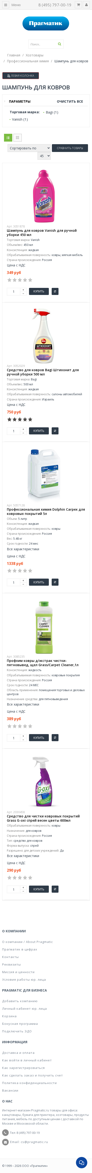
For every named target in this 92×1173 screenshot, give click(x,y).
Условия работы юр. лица (24, 979)
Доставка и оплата (18, 1053)
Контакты (10, 957)
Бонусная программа (20, 1024)
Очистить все (70, 101)
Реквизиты (11, 964)
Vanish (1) (20, 119)
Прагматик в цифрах (19, 949)
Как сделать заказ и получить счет (32, 1075)
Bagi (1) (52, 112)
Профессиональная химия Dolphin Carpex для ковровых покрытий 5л (46, 511)
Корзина (9, 1016)
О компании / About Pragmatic (27, 942)
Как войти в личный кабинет (27, 1060)
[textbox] (46, 44)
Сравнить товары (70, 148)
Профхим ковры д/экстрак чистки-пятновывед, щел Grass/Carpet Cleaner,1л (43, 663)
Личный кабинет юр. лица (24, 1008)
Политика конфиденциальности (29, 1083)
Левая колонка (22, 76)
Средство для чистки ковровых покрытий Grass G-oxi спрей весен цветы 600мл (43, 818)
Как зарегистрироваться (23, 1068)
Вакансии (10, 1090)
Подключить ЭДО (17, 1031)
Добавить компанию (20, 1001)
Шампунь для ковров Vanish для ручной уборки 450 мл (42, 232)
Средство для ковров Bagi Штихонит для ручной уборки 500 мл (43, 372)
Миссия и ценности (18, 972)
